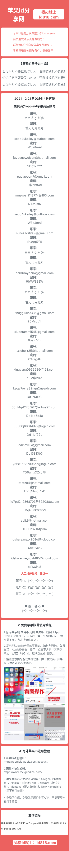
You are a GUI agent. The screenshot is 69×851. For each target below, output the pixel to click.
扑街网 (7, 829)
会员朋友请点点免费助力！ (29, 39)
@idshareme (47, 33)
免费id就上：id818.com (35, 842)
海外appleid (32, 823)
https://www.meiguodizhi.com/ (23, 772)
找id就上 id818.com (49, 14)
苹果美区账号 (8, 823)
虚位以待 (16, 829)
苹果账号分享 (46, 823)
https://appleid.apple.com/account (26, 761)
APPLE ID (20, 823)
